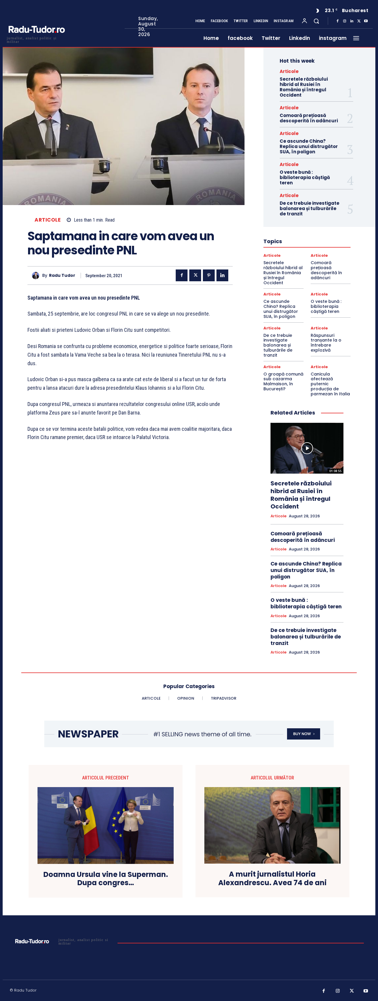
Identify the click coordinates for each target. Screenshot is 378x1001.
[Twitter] (358, 21)
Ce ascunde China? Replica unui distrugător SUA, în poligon (309, 146)
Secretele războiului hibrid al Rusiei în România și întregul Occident (304, 87)
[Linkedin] (351, 21)
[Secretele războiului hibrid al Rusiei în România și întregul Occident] (307, 448)
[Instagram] (344, 21)
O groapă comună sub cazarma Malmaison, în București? (283, 381)
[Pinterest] (209, 275)
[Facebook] (337, 21)
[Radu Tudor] (37, 275)
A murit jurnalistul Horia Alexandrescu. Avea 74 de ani (272, 878)
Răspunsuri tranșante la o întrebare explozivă (326, 342)
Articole (48, 219)
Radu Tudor (62, 275)
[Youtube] (365, 21)
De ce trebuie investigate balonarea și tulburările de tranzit (309, 208)
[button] (316, 21)
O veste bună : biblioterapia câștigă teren (305, 177)
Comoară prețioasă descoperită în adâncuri (309, 118)
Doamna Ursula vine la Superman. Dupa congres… (105, 879)
